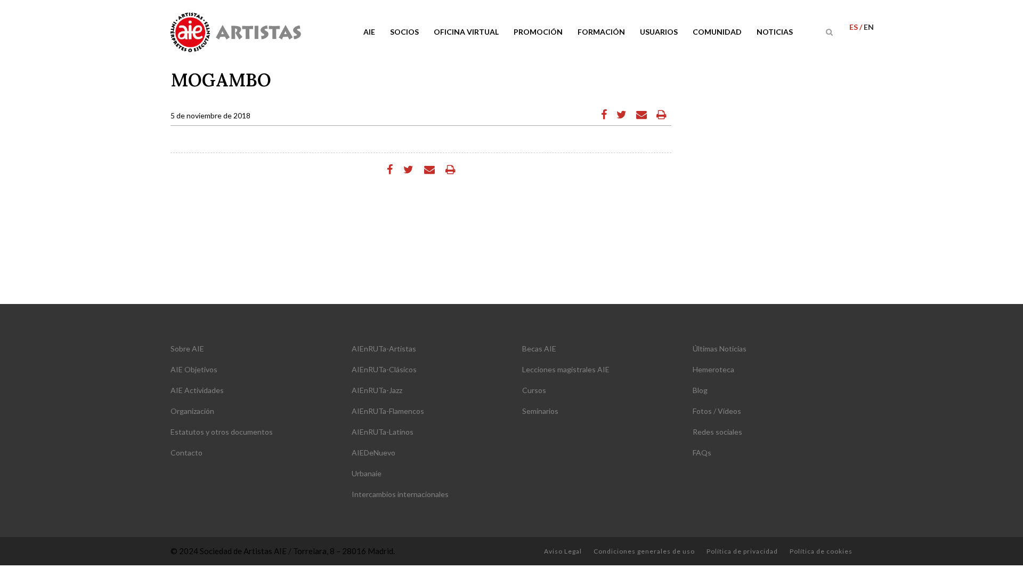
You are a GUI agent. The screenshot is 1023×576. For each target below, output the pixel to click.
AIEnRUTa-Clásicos (384, 369)
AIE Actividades (197, 390)
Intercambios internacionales (400, 494)
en (869, 26)
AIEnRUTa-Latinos (382, 431)
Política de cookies (821, 551)
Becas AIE (539, 348)
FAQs (702, 452)
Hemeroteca (713, 369)
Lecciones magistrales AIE (566, 369)
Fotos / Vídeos (717, 410)
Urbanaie (366, 473)
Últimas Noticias (719, 348)
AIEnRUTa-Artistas (384, 348)
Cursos (534, 390)
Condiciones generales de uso (644, 551)
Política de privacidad (742, 551)
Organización (192, 410)
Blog (700, 390)
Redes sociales (717, 431)
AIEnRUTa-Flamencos (388, 410)
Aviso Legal (563, 551)
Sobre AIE (187, 348)
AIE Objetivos (193, 369)
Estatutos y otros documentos (221, 431)
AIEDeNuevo (373, 452)
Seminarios (540, 410)
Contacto (186, 452)
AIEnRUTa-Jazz (377, 390)
